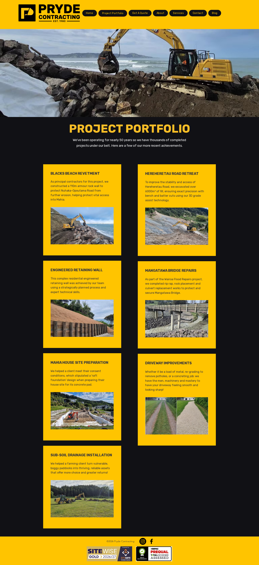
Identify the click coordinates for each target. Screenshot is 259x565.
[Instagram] (142, 541)
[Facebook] (151, 541)
